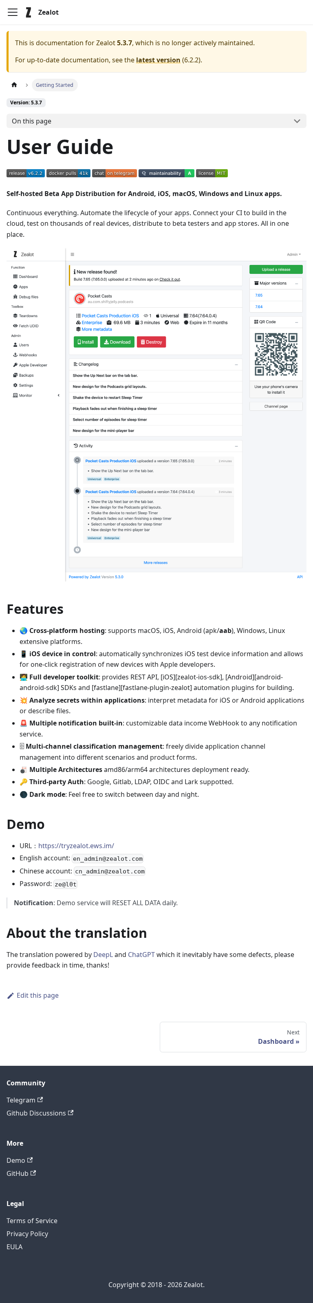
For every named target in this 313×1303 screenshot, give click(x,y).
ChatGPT (141, 954)
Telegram (21, 1100)
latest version (158, 59)
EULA (14, 1246)
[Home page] (14, 85)
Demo (16, 1160)
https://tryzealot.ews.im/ (76, 845)
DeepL (103, 954)
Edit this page (38, 995)
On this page (31, 121)
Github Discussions (36, 1113)
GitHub (18, 1173)
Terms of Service (32, 1220)
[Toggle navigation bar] (13, 12)
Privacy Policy (27, 1233)
